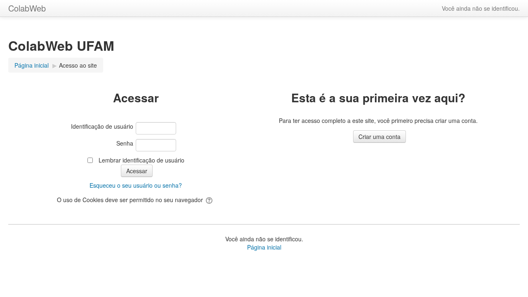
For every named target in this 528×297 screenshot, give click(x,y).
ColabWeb (27, 8)
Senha (124, 143)
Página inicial (264, 247)
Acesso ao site (78, 65)
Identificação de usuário (102, 126)
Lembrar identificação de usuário (141, 160)
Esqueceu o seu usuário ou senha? (136, 185)
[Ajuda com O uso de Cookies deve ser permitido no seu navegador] (210, 200)
